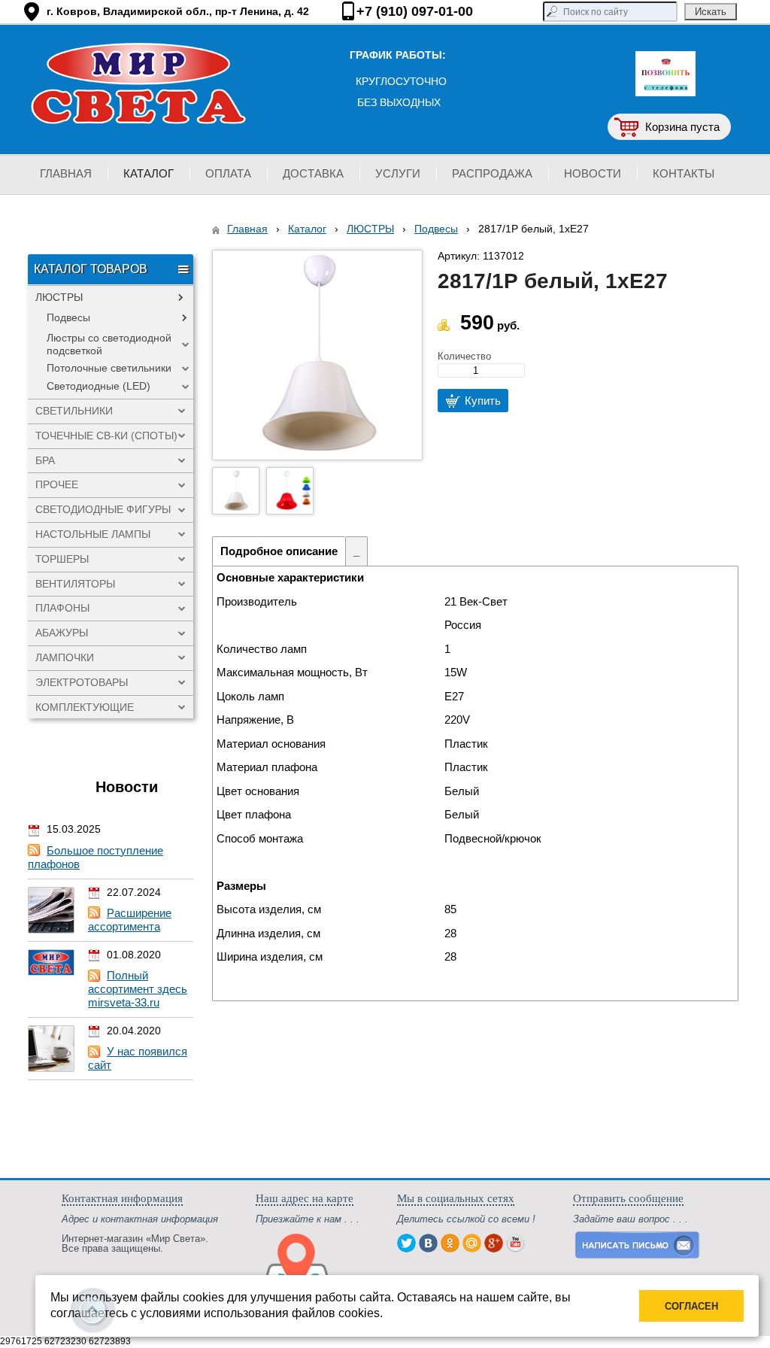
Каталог (307, 229)
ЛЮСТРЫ (370, 229)
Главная (247, 229)
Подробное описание (279, 551)
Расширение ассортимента (129, 919)
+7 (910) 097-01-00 (414, 11)
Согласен (691, 1306)
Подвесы (436, 229)
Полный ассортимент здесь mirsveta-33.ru (137, 989)
